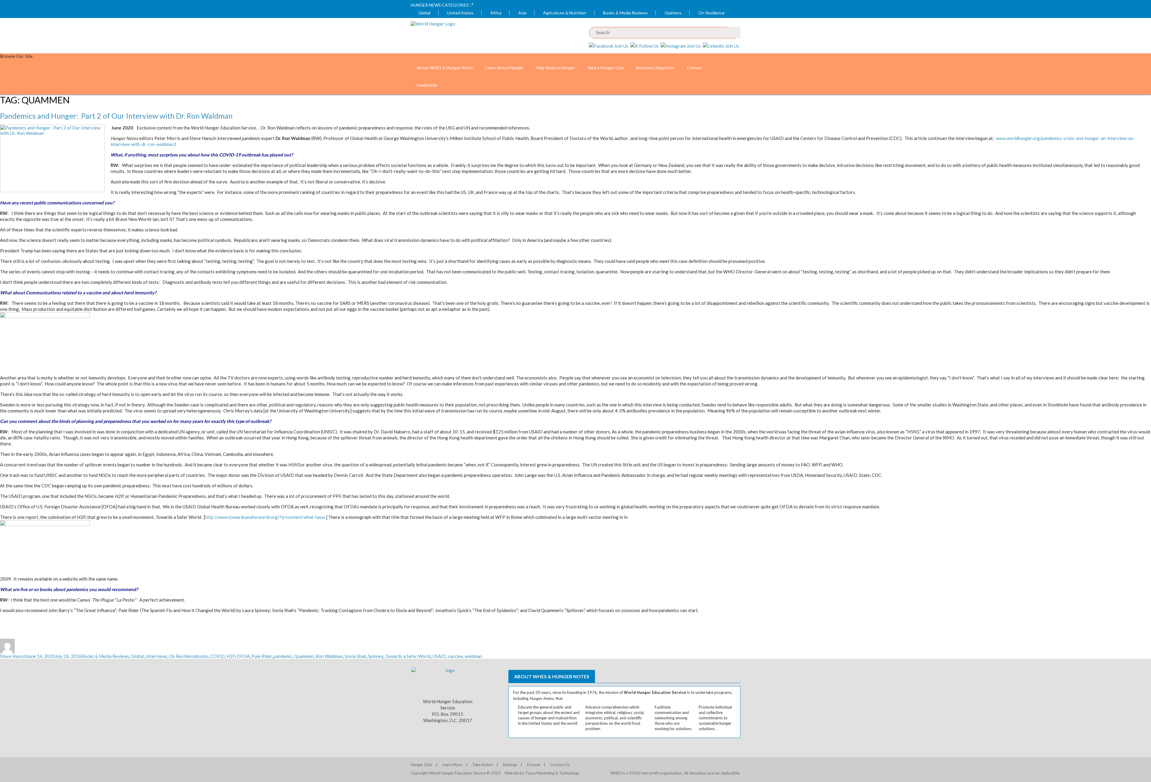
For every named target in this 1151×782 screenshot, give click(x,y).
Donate (533, 764)
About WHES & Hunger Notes (445, 67)
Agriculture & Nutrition (564, 12)
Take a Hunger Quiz (605, 67)
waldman (473, 656)
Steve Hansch (13, 656)
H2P (231, 656)
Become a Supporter (655, 67)
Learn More (452, 764)
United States (460, 12)
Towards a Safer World (408, 656)
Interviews (156, 656)
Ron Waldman (329, 656)
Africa (495, 12)
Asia (522, 12)
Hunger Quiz (421, 764)
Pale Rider (261, 656)
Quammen (304, 656)
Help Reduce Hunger (555, 67)
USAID (439, 656)
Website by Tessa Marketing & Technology (541, 773)
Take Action (482, 764)
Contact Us (560, 764)
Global (424, 12)
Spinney (375, 656)
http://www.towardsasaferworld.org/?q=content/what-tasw (265, 517)
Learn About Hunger (504, 67)
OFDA (243, 656)
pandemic (283, 656)
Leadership (427, 85)
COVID (217, 656)
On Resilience (711, 12)
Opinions (673, 12)
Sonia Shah (355, 656)
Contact (694, 67)
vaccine (455, 656)
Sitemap (510, 764)
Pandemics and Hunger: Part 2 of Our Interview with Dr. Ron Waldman (116, 115)
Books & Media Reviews (625, 12)
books (202, 656)
